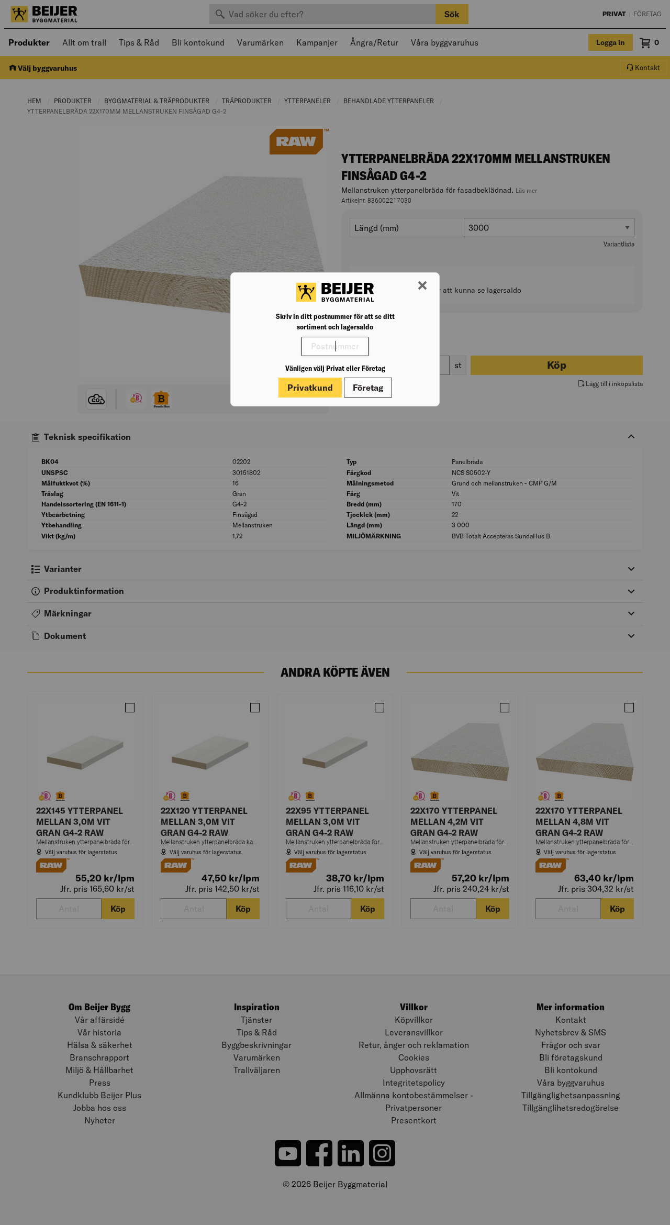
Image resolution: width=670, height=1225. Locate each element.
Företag (368, 387)
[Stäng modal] (422, 286)
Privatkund (310, 387)
